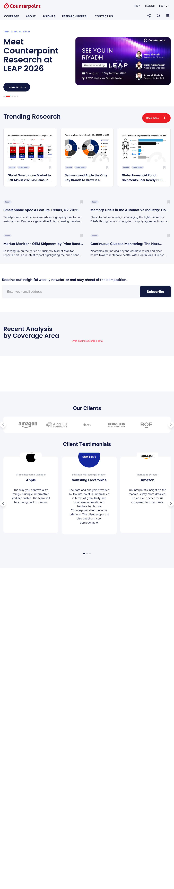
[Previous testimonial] (3, 503)
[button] (163, 6)
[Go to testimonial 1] (84, 553)
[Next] (171, 425)
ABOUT (31, 16)
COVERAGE (11, 16)
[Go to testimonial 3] (90, 553)
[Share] (149, 16)
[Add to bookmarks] (50, 167)
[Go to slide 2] (8, 96)
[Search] (158, 16)
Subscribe (155, 292)
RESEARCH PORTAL (75, 16)
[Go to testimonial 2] (87, 553)
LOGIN (137, 6)
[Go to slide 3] (12, 96)
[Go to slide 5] (17, 96)
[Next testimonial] (171, 503)
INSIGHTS (48, 16)
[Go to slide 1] (4, 96)
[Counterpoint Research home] (22, 6)
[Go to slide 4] (15, 96)
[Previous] (3, 425)
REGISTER (149, 6)
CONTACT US (104, 16)
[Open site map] (168, 16)
